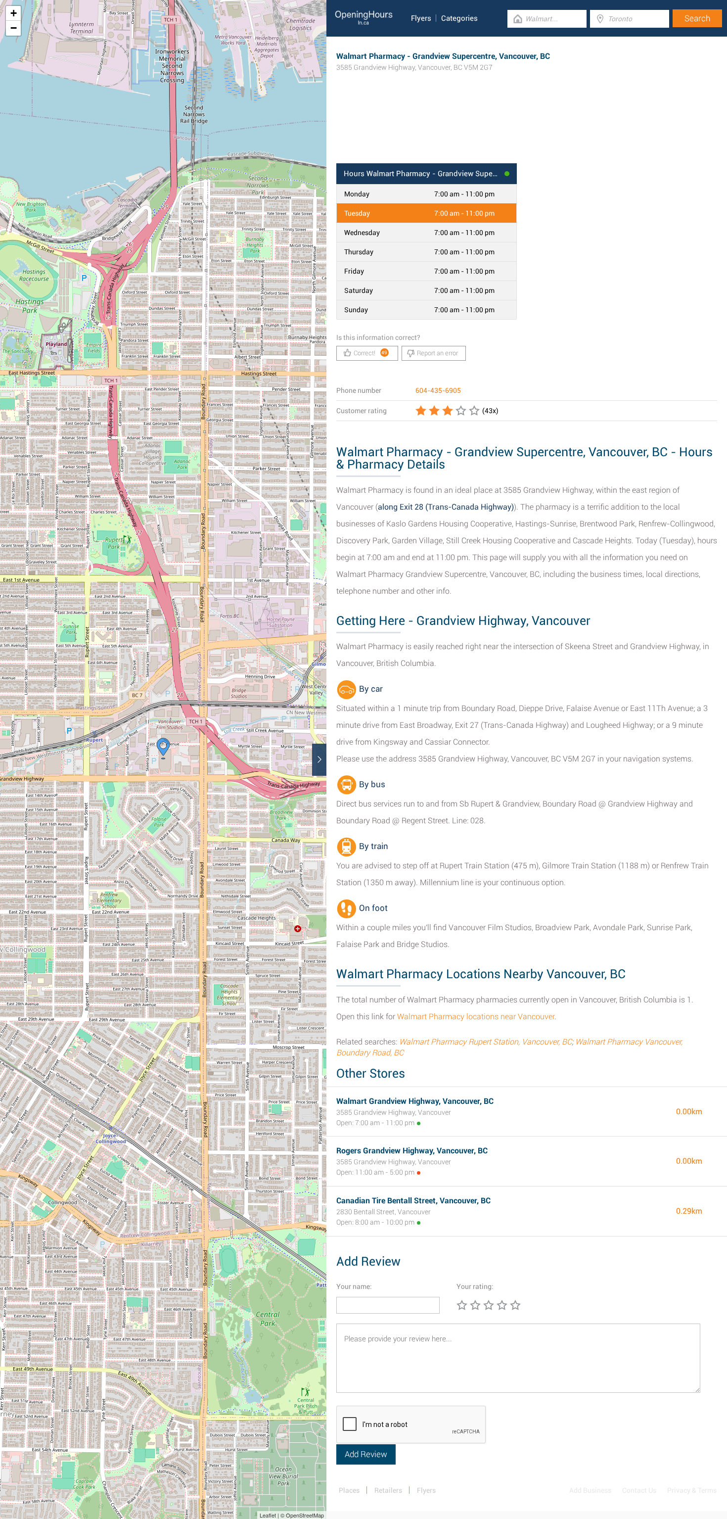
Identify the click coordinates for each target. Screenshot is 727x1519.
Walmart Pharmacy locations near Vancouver (475, 1016)
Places (349, 1490)
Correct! (371, 353)
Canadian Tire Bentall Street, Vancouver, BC (413, 1200)
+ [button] (13, 13)
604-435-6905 (438, 390)
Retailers (388, 1490)
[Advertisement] (526, 131)
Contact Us (639, 1490)
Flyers (421, 18)
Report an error (437, 353)
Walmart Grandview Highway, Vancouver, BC (415, 1101)
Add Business (590, 1490)
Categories (459, 18)
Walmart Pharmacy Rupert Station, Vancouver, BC (485, 1041)
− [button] (13, 28)
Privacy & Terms (692, 1490)
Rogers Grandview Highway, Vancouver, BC (412, 1150)
